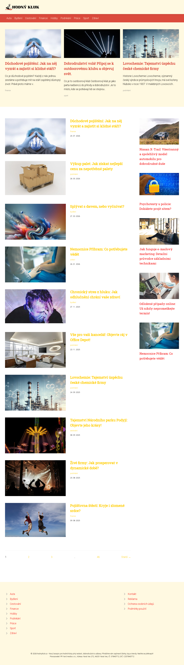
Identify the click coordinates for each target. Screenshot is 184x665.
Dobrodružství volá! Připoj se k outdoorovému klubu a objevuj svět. (89, 68)
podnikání (127, 90)
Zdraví (95, 18)
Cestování (30, 18)
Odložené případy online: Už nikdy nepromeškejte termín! (157, 308)
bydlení (73, 212)
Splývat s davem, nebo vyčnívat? (97, 206)
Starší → (126, 557)
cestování (73, 431)
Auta (9, 18)
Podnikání (66, 18)
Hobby (54, 18)
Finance (43, 18)
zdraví (72, 260)
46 (98, 557)
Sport (86, 18)
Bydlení (18, 18)
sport (66, 96)
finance (8, 90)
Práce (77, 18)
